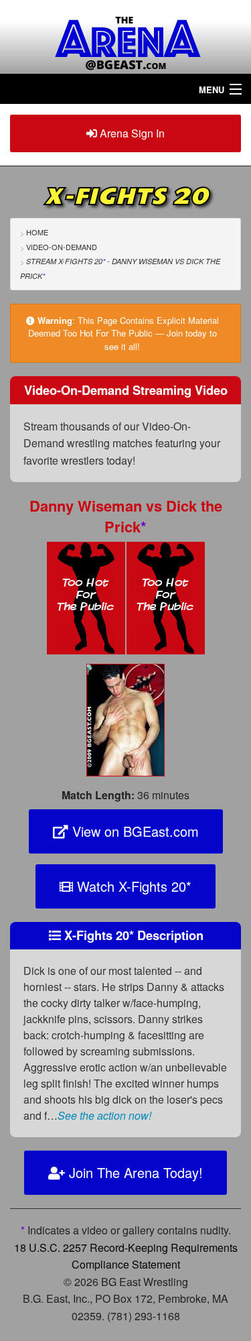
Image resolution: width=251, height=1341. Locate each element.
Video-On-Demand (61, 246)
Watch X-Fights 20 (132, 886)
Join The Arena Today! (134, 1172)
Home (37, 232)
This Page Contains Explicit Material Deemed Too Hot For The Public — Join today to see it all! (123, 333)
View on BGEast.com (133, 831)
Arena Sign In (131, 133)
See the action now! (104, 1115)
